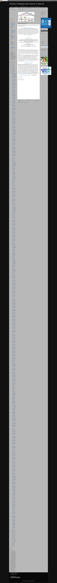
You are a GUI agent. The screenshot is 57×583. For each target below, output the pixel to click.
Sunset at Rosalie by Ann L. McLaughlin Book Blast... (14, 363)
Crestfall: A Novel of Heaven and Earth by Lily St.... (14, 217)
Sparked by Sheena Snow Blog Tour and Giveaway (13, 250)
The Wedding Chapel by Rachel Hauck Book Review (14, 383)
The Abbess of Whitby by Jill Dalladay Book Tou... (14, 412)
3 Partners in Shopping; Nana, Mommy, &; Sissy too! (26, 4)
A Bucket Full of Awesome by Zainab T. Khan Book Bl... (14, 196)
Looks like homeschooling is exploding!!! (13, 43)
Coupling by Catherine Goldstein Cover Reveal (14, 373)
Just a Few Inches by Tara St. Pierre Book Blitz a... (14, 416)
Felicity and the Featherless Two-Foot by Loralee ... (14, 247)
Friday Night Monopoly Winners (24, 6)
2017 (12, 68)
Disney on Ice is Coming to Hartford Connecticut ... (14, 225)
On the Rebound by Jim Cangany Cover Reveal (14, 406)
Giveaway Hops (16, 6)
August (13, 533)
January (13, 541)
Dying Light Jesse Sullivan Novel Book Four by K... (14, 244)
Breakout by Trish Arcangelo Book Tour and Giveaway (13, 509)
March (13, 539)
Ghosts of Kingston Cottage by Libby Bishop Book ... (14, 505)
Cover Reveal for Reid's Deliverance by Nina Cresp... (14, 331)
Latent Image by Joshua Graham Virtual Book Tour (14, 240)
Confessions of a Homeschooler (13, 30)
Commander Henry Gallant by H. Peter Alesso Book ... (14, 348)
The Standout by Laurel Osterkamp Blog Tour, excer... (14, 455)
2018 (12, 67)
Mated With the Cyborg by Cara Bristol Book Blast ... (14, 487)
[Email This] (32, 75)
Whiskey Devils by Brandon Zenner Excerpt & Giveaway (14, 91)
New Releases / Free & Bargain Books (35, 6)
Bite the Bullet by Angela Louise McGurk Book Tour (14, 174)
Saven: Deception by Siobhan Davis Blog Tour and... (14, 200)
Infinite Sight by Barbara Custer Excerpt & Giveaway (14, 98)
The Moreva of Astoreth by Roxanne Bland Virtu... (14, 281)
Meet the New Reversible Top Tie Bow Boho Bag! (13, 32)
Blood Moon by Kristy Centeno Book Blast (14, 214)
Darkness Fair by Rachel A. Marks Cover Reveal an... (14, 270)
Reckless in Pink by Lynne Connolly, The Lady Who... (13, 185)
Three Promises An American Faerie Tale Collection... (14, 477)
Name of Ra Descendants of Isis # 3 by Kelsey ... (14, 304)
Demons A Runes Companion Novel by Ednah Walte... (14, 388)
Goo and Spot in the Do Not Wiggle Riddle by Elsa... (14, 494)
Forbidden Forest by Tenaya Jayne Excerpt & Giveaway (13, 170)
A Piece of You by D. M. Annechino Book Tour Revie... (14, 470)
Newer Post (20, 100)
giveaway (21, 76)
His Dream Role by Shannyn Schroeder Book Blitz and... (14, 140)
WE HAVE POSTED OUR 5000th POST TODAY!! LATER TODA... (14, 255)
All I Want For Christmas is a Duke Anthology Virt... (14, 102)
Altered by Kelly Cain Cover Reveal (14, 441)
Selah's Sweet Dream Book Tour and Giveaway (14, 211)
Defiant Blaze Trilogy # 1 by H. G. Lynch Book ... (14, 366)
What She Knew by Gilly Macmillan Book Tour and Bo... (14, 409)
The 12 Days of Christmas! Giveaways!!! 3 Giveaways (14, 164)
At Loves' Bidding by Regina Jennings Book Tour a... (13, 296)
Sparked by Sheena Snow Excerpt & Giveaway (13, 274)
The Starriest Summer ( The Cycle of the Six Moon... (14, 300)
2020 (12, 65)
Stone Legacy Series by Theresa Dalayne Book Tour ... (14, 359)
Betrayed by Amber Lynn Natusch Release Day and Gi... (14, 320)
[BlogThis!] (33, 75)
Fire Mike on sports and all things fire (13, 36)
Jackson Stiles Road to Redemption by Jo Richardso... (14, 466)
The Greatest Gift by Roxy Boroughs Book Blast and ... (14, 458)
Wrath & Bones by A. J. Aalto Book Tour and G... (14, 109)
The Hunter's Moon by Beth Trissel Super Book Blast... (14, 316)
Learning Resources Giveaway (13, 527)
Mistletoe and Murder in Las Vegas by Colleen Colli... (14, 341)
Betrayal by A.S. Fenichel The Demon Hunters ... (14, 480)
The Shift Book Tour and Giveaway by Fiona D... (14, 119)
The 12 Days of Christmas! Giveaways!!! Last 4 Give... (14, 133)
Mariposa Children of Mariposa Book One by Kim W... (14, 126)
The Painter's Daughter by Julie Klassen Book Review (14, 130)
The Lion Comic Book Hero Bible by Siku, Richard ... (14, 84)
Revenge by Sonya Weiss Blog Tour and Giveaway (14, 106)
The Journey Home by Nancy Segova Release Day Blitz (14, 430)
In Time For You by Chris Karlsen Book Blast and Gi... (14, 80)
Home (11, 6)
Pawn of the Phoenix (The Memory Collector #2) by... (14, 144)
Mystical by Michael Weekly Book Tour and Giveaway (14, 490)
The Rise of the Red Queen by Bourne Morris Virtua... (14, 484)
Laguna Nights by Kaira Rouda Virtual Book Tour (14, 313)
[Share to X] (34, 75)
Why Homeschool (12, 41)
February (13, 540)
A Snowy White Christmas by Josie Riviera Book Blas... (14, 263)
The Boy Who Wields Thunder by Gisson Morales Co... (14, 462)
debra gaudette (43, 43)
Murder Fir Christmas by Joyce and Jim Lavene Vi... (14, 426)
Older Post (37, 100)
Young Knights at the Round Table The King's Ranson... (14, 395)
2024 (12, 62)
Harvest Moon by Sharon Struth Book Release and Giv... (14, 152)
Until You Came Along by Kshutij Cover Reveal (14, 307)
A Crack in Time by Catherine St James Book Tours (14, 501)
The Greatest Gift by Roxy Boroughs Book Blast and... (14, 517)
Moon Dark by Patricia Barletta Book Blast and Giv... (14, 232)
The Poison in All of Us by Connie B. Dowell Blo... (14, 352)
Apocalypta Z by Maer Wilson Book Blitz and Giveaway (14, 402)
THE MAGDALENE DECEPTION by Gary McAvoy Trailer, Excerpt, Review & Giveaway (13, 25)
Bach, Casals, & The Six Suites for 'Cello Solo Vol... (14, 277)
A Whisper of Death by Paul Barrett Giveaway (14, 95)
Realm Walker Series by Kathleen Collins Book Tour (14, 221)
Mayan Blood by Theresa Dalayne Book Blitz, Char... (14, 192)
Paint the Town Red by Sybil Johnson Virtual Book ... (14, 420)
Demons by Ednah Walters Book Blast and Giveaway (14, 228)
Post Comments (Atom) (25, 102)
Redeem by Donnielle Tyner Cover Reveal (14, 112)
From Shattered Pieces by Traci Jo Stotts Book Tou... (14, 288)
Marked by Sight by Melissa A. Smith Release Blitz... (13, 267)
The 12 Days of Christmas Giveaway (14, 339)
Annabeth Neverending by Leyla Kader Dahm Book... (14, 292)
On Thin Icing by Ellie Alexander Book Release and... (14, 88)
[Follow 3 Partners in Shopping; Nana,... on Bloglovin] (44, 47)
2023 (12, 63)
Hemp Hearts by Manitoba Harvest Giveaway (14, 524)
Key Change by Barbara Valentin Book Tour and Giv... (14, 328)
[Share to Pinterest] (35, 75)
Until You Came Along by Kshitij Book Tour (14, 189)
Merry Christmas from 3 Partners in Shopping (13, 136)
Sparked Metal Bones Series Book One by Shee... (14, 77)
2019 (12, 66)
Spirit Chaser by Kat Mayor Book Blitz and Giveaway (14, 370)
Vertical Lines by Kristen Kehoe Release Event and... (14, 398)
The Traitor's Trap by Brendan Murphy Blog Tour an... (14, 259)
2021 (12, 64)
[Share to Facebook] (34, 75)
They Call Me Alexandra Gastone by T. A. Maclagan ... (14, 284)
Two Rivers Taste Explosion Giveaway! (13, 160)
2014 (12, 542)
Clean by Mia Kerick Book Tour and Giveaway (14, 345)
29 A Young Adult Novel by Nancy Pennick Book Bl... (14, 447)
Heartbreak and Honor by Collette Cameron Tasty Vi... (14, 513)
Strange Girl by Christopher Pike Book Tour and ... (14, 155)
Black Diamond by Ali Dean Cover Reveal (14, 423)
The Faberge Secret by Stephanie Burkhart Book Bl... (13, 521)
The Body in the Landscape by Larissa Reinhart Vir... (14, 380)
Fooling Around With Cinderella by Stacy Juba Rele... (14, 498)
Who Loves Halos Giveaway (13, 158)
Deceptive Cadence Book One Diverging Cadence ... (14, 451)
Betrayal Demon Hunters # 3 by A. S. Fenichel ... (14, 335)
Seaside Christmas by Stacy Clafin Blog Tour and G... (14, 355)
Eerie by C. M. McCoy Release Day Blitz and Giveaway (14, 324)
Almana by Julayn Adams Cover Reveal (14, 181)
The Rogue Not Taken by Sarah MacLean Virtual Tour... (14, 116)
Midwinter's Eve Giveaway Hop (14, 167)
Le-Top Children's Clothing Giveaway (13, 391)
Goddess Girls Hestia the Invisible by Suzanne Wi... (14, 443)
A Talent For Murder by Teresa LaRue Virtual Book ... (14, 474)
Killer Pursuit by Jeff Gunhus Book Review (14, 74)
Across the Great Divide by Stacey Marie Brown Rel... (14, 437)
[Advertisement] (24, 110)
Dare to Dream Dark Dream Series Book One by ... (14, 310)
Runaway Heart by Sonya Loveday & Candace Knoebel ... (14, 178)
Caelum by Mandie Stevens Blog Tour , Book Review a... (14, 148)
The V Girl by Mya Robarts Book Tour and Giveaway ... (14, 123)
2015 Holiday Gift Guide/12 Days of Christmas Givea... (14, 376)
